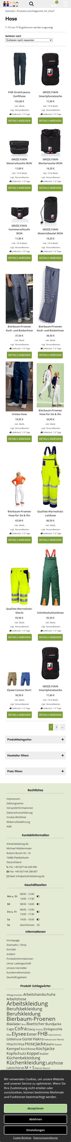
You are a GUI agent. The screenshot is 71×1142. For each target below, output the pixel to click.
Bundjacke (53, 1024)
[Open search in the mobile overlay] (31, 4)
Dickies (39, 1029)
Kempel (13, 1048)
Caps (10, 1029)
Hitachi (12, 1044)
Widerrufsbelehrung (18, 822)
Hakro (38, 1038)
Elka (9, 1034)
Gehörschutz (54, 1034)
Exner (32, 1034)
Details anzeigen (19, 120)
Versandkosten (22, 110)
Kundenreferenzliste (18, 972)
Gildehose (14, 1039)
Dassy (31, 1029)
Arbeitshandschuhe (39, 994)
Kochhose (28, 1049)
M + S (30, 1067)
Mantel (38, 1068)
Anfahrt (11, 954)
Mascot (46, 1068)
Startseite (10, 10)
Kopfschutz (16, 1053)
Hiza (21, 1044)
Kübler (44, 1054)
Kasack (58, 1044)
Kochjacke (45, 1048)
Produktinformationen (20, 958)
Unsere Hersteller (17, 968)
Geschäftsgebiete (17, 977)
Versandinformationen (20, 808)
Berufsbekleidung (24, 1009)
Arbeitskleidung (27, 1003)
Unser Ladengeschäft (19, 963)
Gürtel (27, 1039)
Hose (30, 1043)
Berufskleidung (24, 1013)
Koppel (33, 1053)
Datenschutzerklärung (45, 1137)
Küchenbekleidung (23, 1057)
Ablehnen (35, 1119)
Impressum (13, 799)
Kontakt (11, 949)
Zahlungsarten (15, 803)
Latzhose (54, 1063)
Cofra (21, 1028)
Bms (23, 1024)
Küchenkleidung (26, 1062)
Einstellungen (35, 1130)
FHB (42, 1033)
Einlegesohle (53, 1029)
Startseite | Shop (16, 945)
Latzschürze (15, 1068)
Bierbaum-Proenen (31, 1018)
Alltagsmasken (15, 995)
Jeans (50, 1044)
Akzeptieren (35, 1108)
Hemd (60, 1039)
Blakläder (14, 1024)
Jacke (41, 1043)
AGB (9, 826)
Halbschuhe (50, 1039)
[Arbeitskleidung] (10, 4)
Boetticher (35, 1023)
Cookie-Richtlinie (22, 1137)
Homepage (13, 940)
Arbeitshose (16, 999)
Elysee (19, 1033)
